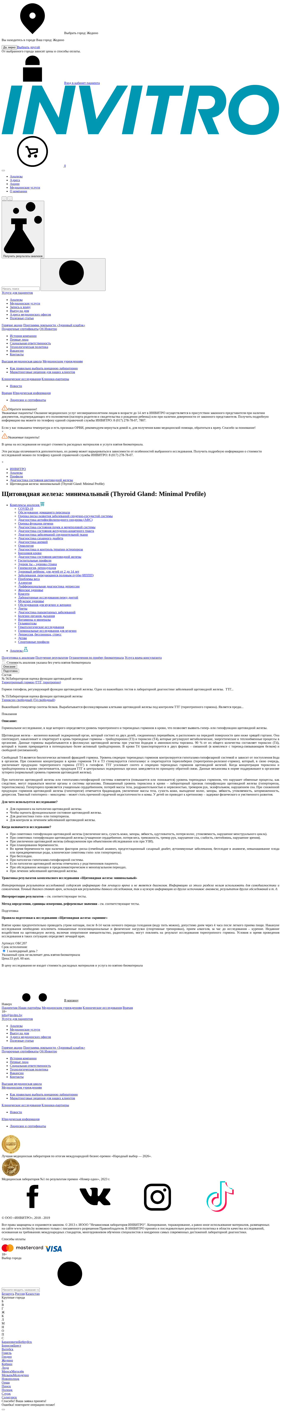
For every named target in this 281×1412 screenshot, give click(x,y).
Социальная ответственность (30, 343)
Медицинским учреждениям (63, 361)
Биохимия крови (30, 553)
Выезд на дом (19, 311)
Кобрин (7, 1364)
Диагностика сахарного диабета (40, 538)
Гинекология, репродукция (37, 568)
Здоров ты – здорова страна (37, 564)
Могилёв (17, 1371)
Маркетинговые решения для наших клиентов (42, 372)
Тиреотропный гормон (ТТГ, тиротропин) (31, 682)
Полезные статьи (22, 318)
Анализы (16, 176)
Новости (16, 386)
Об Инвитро (48, 329)
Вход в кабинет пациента (82, 83)
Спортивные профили (33, 642)
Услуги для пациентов (17, 292)
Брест (17, 1345)
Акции (15, 184)
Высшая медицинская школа (22, 361)
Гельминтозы (27, 623)
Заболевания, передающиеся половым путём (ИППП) (56, 575)
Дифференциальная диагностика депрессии (49, 586)
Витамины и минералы (34, 619)
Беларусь (8, 1293)
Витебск (7, 1349)
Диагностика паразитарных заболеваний (46, 612)
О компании (18, 191)
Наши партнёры (29, 1007)
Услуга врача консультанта (143, 657)
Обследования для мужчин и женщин (44, 605)
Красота (23, 593)
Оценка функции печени (35, 523)
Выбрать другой (28, 47)
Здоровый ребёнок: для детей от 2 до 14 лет (48, 571)
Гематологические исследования (41, 627)
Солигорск (9, 1397)
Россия (20, 1293)
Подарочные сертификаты (20, 329)
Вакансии (17, 350)
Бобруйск (25, 1342)
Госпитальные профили (34, 560)
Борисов (7, 1345)
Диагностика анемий (33, 542)
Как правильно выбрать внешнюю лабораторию (44, 368)
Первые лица (19, 339)
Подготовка (10, 671)
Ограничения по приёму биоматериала (96, 657)
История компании (23, 336)
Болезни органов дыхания (36, 616)
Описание (9, 666)
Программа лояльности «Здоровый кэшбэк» (54, 325)
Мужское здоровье (31, 601)
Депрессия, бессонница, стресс (40, 634)
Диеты (22, 608)
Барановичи (10, 1342)
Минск (6, 1371)
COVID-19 (25, 508)
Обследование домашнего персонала (44, 512)
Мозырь (7, 1375)
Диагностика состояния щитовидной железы (49, 556)
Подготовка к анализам (18, 657)
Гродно (7, 1356)
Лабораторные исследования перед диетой (48, 597)
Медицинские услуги (25, 187)
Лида (5, 1367)
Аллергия (25, 582)
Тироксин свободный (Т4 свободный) (28, 700)
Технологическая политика (29, 347)
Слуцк (6, 1393)
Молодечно (21, 1375)
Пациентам (10, 1007)
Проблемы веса (29, 579)
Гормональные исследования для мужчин (47, 630)
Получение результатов (51, 657)
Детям (22, 638)
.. (4, 198)
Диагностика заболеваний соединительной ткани (53, 534)
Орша (6, 1382)
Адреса (15, 180)
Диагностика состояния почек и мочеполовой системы (56, 527)
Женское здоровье (30, 590)
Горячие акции (12, 325)
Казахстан (33, 1293)
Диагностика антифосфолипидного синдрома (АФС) (55, 519)
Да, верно (9, 47)
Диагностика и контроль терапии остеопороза (50, 549)
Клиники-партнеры (55, 379)
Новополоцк (10, 1379)
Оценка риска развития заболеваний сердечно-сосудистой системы (65, 516)
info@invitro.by (12, 1015)
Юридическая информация (32, 393)
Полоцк (7, 1390)
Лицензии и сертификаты (28, 400)
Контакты (17, 354)
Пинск (6, 1386)
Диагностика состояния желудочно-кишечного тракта (56, 531)
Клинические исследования (21, 379)
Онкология (26, 545)
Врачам (7, 393)
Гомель (7, 1353)
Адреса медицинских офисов (30, 314)
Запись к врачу (20, 307)
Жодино (7, 1360)
